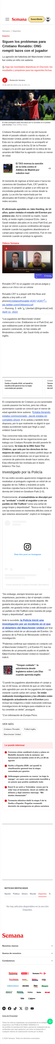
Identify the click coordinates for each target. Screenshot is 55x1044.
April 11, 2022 (10, 312)
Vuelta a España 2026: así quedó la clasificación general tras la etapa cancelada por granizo (19, 386)
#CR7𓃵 (42, 301)
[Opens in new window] (9, 1008)
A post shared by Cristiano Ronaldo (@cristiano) (27, 584)
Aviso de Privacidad (12, 1016)
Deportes (17, 31)
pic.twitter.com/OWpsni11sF (18, 304)
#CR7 (33, 301)
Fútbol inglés (30, 729)
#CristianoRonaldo (19, 301)
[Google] (4, 1008)
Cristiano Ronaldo (12, 729)
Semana (6, 31)
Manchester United (12, 734)
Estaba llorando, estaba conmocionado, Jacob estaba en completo (26, 416)
